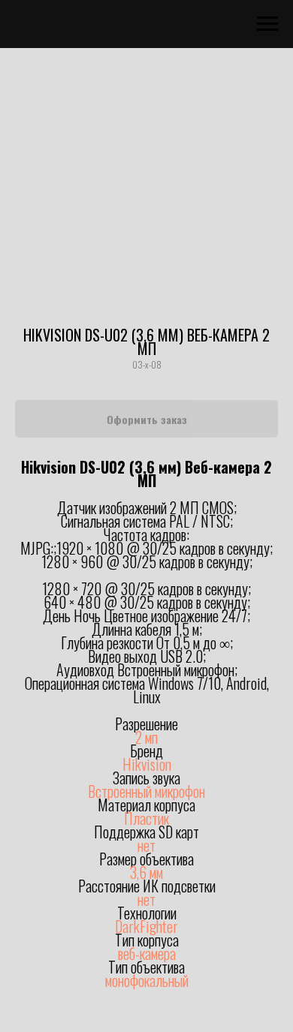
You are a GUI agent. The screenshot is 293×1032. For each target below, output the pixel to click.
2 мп (146, 737)
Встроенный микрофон (146, 791)
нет (146, 845)
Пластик (146, 818)
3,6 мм (146, 872)
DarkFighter (146, 926)
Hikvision (146, 764)
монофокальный (147, 980)
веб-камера (147, 953)
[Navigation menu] (267, 24)
